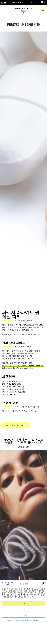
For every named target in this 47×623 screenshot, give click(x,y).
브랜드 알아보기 (24, 447)
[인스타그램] (1, 2)
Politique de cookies (13, 620)
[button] (44, 584)
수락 (23, 603)
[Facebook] (5, 2)
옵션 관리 (23, 615)
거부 (23, 609)
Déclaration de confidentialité (29, 620)
